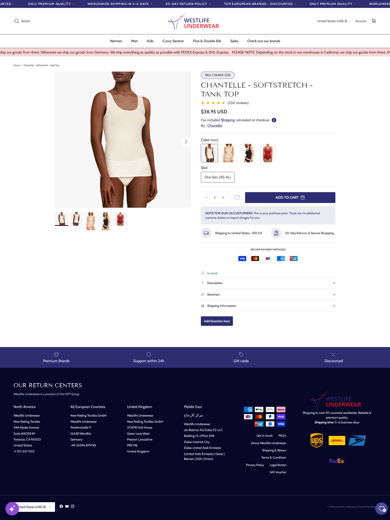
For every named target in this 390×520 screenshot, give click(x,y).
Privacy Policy (255, 465)
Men (134, 41)
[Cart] (373, 21)
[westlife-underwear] (195, 21)
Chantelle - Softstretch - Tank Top (41, 65)
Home (17, 65)
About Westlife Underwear (268, 443)
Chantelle (214, 126)
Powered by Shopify (368, 506)
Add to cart (287, 197)
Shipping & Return (274, 450)
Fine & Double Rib (207, 41)
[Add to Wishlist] (237, 197)
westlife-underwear (346, 506)
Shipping (228, 120)
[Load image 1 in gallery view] (123, 140)
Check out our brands (263, 41)
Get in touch (265, 436)
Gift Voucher (278, 472)
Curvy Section (173, 41)
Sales (234, 41)
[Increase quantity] (225, 197)
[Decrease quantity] (205, 197)
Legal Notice (278, 465)
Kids (150, 41)
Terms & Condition (273, 457)
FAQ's (282, 436)
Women (116, 41)
